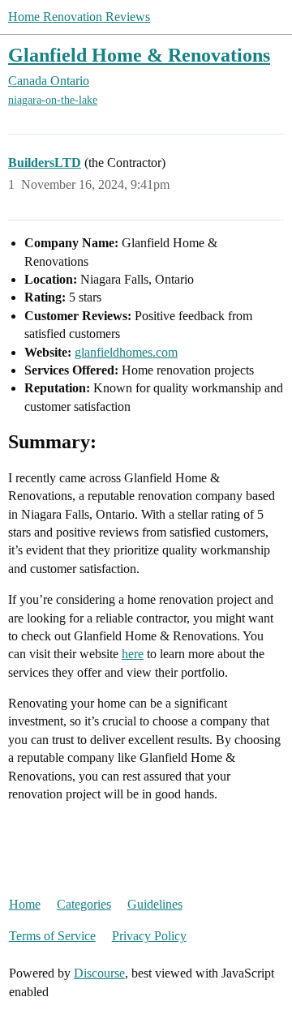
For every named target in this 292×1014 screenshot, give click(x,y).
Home (25, 904)
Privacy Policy (149, 936)
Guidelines (154, 904)
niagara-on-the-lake (52, 100)
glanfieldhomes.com (126, 352)
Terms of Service (52, 936)
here (133, 654)
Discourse (99, 973)
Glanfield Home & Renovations (139, 55)
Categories (84, 904)
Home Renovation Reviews (79, 17)
